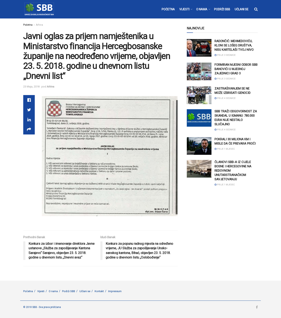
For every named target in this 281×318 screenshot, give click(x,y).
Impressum (115, 291)
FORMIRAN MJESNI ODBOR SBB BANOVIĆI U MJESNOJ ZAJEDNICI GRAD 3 (236, 69)
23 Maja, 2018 (31, 86)
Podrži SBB (68, 291)
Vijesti (40, 291)
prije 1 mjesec (225, 149)
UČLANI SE (241, 9)
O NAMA (201, 9)
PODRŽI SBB (222, 9)
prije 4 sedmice (226, 98)
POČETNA (168, 9)
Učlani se (84, 291)
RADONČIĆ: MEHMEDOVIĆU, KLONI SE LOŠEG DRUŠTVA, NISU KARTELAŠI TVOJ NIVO (234, 45)
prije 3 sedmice (226, 55)
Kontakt (99, 291)
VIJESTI (184, 9)
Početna (28, 24)
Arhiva (39, 24)
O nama (53, 291)
